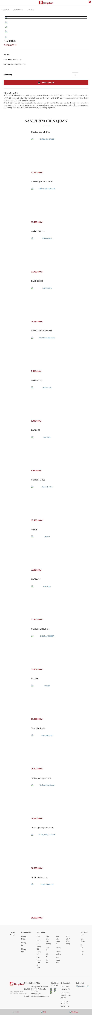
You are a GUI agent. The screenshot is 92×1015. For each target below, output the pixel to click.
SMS (44, 1012)
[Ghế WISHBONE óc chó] (46, 351)
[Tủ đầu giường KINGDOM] (46, 848)
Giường (58, 948)
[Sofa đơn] (46, 699)
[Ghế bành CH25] (46, 500)
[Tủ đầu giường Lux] (46, 898)
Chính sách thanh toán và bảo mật (65, 1003)
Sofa (38, 940)
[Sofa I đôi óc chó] (46, 749)
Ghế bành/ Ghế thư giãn (39, 962)
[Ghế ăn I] (46, 550)
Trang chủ (5, 9)
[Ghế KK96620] (46, 302)
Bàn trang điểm (58, 960)
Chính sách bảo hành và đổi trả (65, 995)
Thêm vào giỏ (47, 82)
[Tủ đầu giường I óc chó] (46, 798)
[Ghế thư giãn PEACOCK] (46, 202)
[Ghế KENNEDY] (46, 252)
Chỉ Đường (74, 1012)
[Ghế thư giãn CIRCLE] (46, 152)
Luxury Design (18, 9)
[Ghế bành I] (46, 600)
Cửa (38, 936)
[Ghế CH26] (46, 451)
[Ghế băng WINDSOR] (46, 649)
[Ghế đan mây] (46, 401)
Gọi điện (16, 1012)
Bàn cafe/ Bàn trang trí (39, 949)
